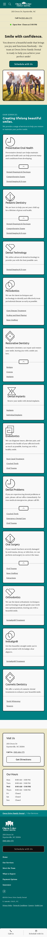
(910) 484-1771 (26, 18)
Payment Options (10, 879)
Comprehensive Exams (15, 177)
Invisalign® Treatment (15, 620)
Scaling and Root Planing (16, 315)
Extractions (11, 578)
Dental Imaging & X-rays (16, 181)
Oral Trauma (11, 468)
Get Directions (23, 759)
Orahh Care (39, 905)
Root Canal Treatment (15, 459)
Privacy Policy (7, 905)
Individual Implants (14, 415)
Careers (31, 905)
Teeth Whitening (13, 701)
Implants (9, 376)
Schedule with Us (23, 64)
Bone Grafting (12, 320)
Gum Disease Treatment (16, 311)
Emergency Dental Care (16, 518)
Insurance (7, 885)
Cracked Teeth (12, 463)
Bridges (9, 367)
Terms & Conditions (20, 905)
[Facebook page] (4, 891)
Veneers (9, 706)
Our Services (8, 862)
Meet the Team (9, 868)
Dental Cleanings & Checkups (18, 172)
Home (5, 857)
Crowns (9, 372)
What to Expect (9, 874)
